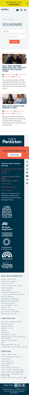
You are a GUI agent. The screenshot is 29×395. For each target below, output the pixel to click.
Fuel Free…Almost (9, 281)
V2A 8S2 (3, 173)
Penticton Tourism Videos (12, 370)
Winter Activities (8, 314)
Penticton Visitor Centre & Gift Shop (13, 337)
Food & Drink (7, 326)
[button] (25, 10)
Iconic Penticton (8, 279)
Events (4, 330)
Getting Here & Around (11, 322)
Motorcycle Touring (10, 312)
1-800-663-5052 (6, 184)
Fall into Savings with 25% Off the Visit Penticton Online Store (14, 68)
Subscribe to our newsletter (14, 347)
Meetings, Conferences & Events (12, 374)
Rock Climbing (7, 297)
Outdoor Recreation (10, 292)
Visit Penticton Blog (10, 368)
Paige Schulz (22, 74)
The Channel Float (9, 305)
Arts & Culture (8, 309)
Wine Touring (7, 288)
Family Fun (6, 307)
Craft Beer (6, 290)
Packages (5, 332)
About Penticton (8, 355)
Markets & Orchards (10, 301)
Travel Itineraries (9, 340)
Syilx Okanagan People (11, 357)
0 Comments (8, 77)
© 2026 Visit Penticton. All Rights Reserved (14, 389)
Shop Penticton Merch (11, 372)
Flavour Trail (7, 284)
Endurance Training (10, 299)
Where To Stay (7, 324)
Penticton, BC (5, 171)
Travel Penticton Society (12, 378)
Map (2, 342)
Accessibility (6, 361)
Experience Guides (9, 335)
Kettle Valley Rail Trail (11, 286)
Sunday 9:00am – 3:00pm (9, 180)
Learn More (14, 4)
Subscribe (14, 155)
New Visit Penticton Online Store (13, 107)
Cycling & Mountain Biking (13, 294)
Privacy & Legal (6, 190)
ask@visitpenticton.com (9, 187)
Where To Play (7, 328)
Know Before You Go (10, 345)
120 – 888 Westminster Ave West (12, 169)
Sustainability (7, 363)
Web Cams (5, 365)
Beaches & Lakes (8, 303)
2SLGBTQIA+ (6, 359)
